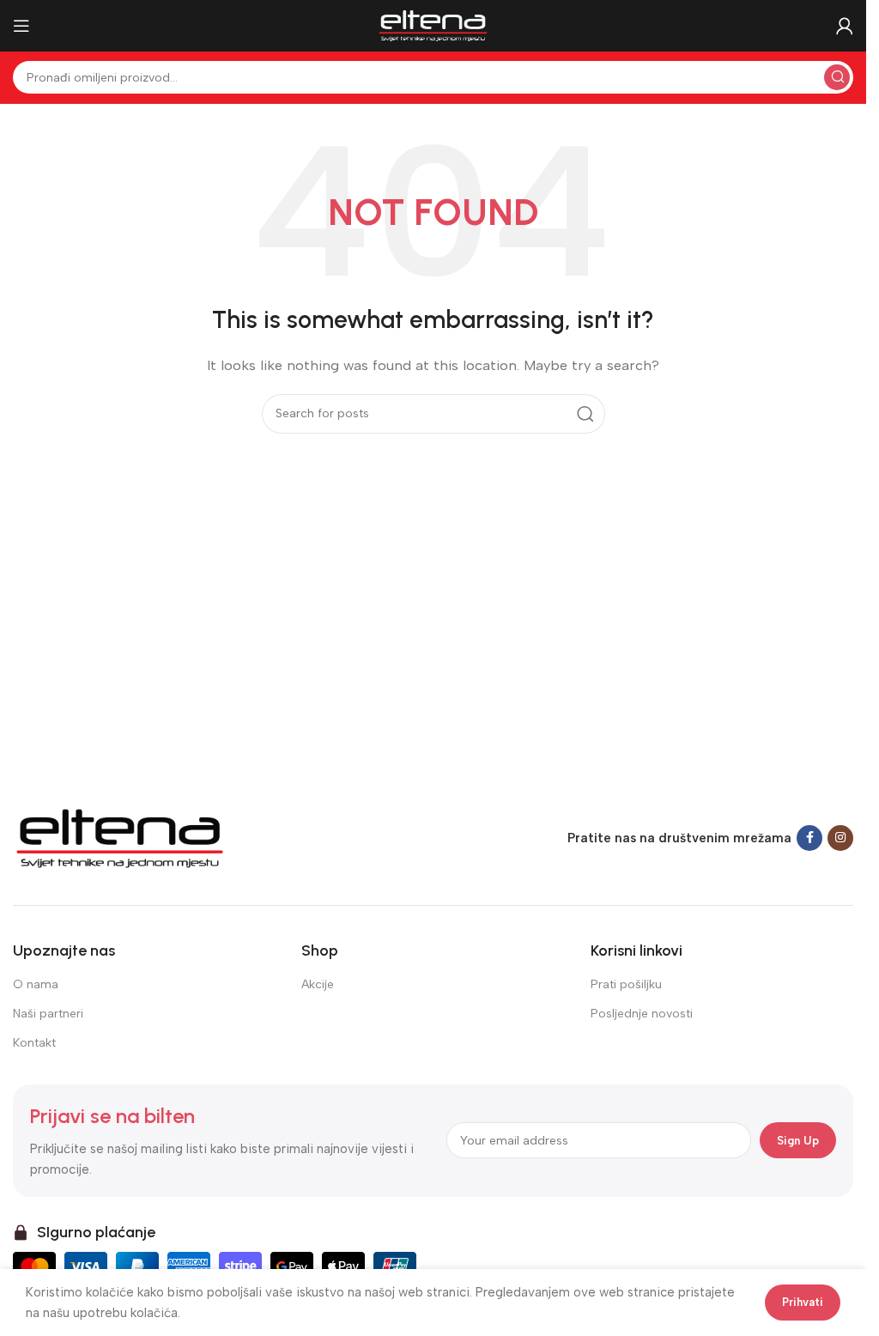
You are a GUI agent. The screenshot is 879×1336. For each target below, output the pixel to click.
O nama (35, 984)
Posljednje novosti (642, 1013)
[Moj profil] (844, 26)
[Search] (837, 77)
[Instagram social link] (840, 838)
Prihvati (802, 1302)
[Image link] (120, 837)
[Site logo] (433, 25)
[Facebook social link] (809, 838)
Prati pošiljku (626, 984)
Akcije (317, 984)
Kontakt (34, 1042)
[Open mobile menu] (21, 26)
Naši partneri (48, 1013)
